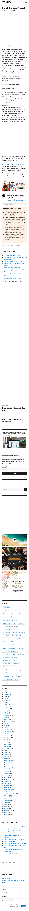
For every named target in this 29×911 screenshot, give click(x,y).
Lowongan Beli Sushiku (11, 853)
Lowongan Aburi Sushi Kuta (12, 829)
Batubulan (7, 700)
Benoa (5, 704)
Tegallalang (7, 800)
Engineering (21, 623)
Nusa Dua (6, 765)
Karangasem (7, 731)
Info (5, 723)
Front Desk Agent (16, 635)
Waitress (16, 679)
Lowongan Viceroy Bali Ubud (12, 255)
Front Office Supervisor (19, 639)
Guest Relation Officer (9, 645)
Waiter (19, 676)
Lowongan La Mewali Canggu (12, 278)
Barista (21, 611)
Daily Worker (7, 620)
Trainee (13, 676)
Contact (5, 906)
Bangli (6, 698)
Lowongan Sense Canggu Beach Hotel (15, 843)
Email (4, 467)
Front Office (6, 639)
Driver (14, 620)
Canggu (6, 711)
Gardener (6, 642)
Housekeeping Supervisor (10, 660)
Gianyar (6, 719)
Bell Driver (14, 614)
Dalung (6, 713)
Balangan (6, 694)
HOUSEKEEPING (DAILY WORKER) (13, 654)
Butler (21, 614)
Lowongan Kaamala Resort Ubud (13, 261)
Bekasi (6, 702)
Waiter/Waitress (7, 679)
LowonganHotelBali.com (8, 905)
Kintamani (7, 736)
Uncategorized (8, 810)
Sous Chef (12, 673)
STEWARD (6, 676)
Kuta (5, 740)
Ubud (10, 245)
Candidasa (7, 709)
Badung (6, 692)
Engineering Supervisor (10, 632)
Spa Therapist (21, 673)
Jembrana (6, 727)
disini (6, 224)
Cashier (5, 617)
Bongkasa (7, 707)
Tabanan (6, 796)
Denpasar (7, 715)
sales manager (18, 670)
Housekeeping (13, 651)
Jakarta (6, 725)
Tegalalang (7, 798)
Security (5, 673)
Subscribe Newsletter (8, 893)
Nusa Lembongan (9, 767)
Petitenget (7, 775)
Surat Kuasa (7, 792)
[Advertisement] (14, 909)
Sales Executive (7, 670)
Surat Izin (7, 787)
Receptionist (6, 663)
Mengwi (6, 754)
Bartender (6, 614)
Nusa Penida (7, 769)
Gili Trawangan (8, 721)
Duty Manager (7, 623)
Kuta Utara (7, 746)
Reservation (15, 663)
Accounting (6, 607)
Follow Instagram (13, 906)
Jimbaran (6, 729)
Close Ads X (24, 906)
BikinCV (23, 221)
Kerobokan (7, 733)
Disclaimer (23, 905)
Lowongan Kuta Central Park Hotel (14, 839)
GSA (11, 642)
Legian (6, 750)
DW (14, 623)
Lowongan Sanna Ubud (10, 841)
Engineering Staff (8, 629)
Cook (20, 617)
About (17, 905)
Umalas (6, 808)
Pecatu (6, 771)
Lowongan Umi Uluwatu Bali (12, 267)
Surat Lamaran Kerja (10, 794)
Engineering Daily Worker (10, 626)
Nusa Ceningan (8, 760)
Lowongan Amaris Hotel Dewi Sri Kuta (15, 827)
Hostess (5, 651)
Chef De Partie (16, 245)
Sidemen (6, 781)
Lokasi (4, 889)
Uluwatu (6, 806)
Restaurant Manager (9, 667)
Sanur (5, 777)
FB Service (6, 635)
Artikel (4, 896)
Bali (5, 696)
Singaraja (6, 783)
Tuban (6, 802)
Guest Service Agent (9, 648)
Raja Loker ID (6, 866)
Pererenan (7, 773)
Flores (6, 717)
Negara (6, 758)
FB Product (22, 632)
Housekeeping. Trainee (10, 657)
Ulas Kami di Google (8, 900)
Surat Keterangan (9, 789)
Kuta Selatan (7, 744)
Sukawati (6, 785)
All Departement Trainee (10, 611)
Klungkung (7, 738)
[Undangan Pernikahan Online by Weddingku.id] (14, 583)
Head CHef (20, 648)
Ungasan (6, 812)
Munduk (6, 756)
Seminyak (7, 779)
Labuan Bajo (7, 748)
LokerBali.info (6, 878)
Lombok (6, 752)
